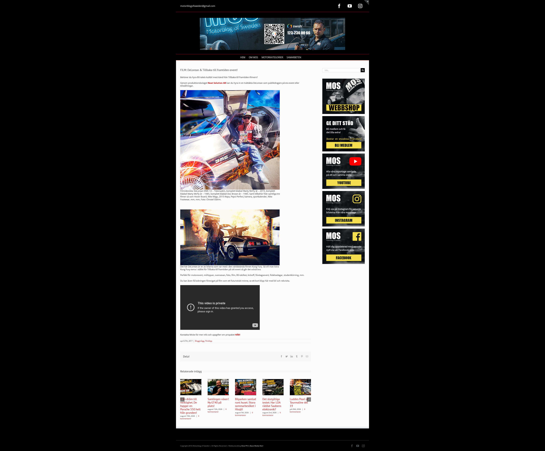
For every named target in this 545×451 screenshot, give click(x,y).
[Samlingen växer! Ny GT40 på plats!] (218, 386)
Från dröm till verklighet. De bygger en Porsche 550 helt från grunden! (190, 406)
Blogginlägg (199, 341)
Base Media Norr (256, 446)
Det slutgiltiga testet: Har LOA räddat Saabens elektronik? (271, 404)
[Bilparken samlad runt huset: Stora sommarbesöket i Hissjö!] (245, 386)
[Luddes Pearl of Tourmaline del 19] (300, 386)
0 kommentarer (189, 417)
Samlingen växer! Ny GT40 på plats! (218, 402)
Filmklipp (208, 341)
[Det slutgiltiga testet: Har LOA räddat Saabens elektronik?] (273, 386)
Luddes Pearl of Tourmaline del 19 (299, 402)
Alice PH (244, 446)
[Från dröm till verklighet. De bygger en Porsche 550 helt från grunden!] (190, 386)
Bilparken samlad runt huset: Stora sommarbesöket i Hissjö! (245, 404)
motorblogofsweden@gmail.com (197, 6)
